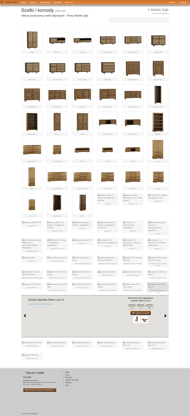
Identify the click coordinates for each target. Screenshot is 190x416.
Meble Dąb (11, 2)
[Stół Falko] (144, 319)
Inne (67, 385)
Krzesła (68, 377)
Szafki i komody (71, 380)
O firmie (183, 2)
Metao (23, 2)
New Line (69, 2)
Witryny (68, 382)
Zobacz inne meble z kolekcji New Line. (40, 304)
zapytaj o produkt (142, 313)
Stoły (67, 372)
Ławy (67, 375)
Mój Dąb (58, 2)
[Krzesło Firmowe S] (136, 319)
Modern (33, 2)
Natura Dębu (45, 2)
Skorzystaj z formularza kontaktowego (40, 390)
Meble (172, 2)
